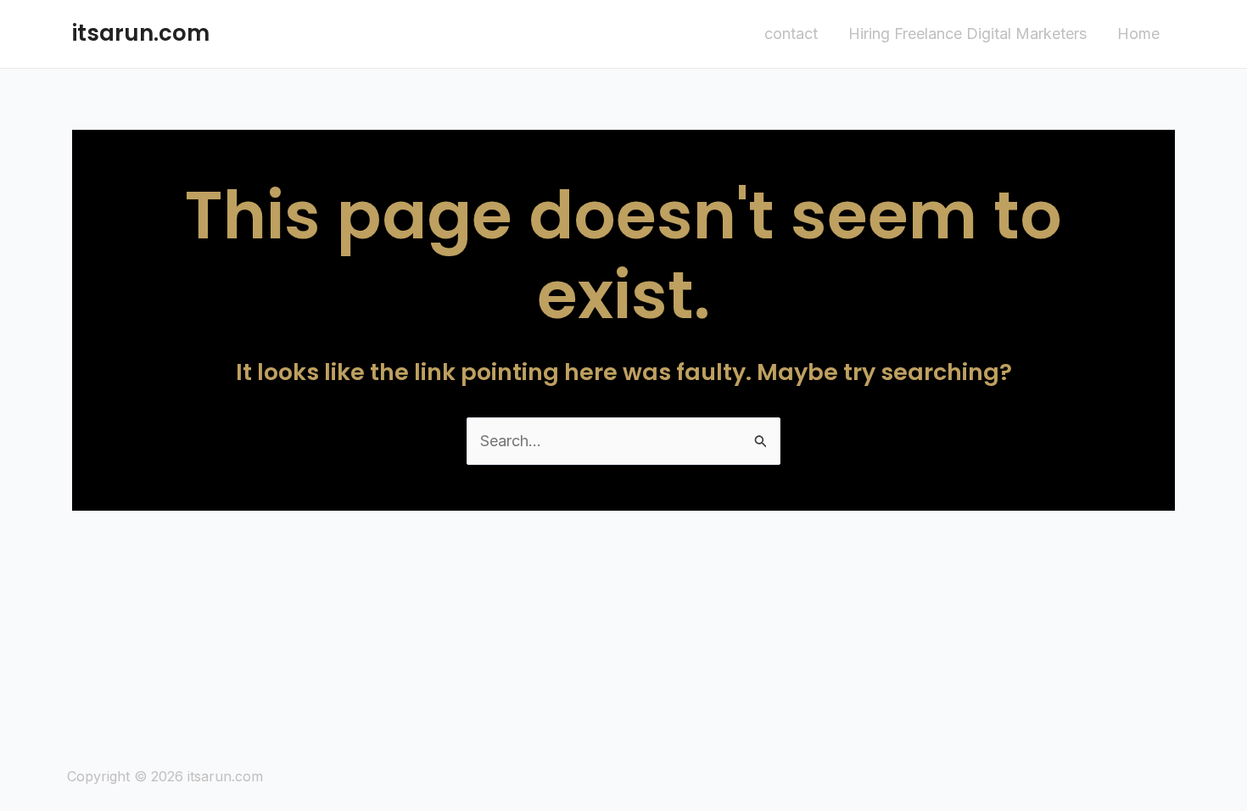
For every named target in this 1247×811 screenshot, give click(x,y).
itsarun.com (141, 33)
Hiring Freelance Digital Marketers (967, 33)
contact (791, 33)
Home (1138, 33)
